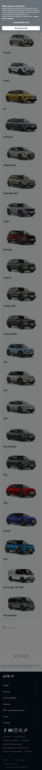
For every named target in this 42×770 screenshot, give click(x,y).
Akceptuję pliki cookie (21, 28)
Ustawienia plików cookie (21, 22)
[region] (21, 16)
